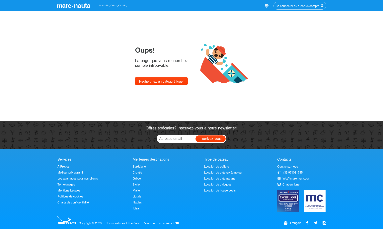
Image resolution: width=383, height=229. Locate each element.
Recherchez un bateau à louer (161, 81)
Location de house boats (220, 190)
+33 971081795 (292, 172)
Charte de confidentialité (73, 202)
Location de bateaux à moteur (223, 172)
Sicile (136, 184)
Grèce (137, 178)
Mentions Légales (68, 190)
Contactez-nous (287, 166)
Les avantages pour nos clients (77, 178)
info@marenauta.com (296, 178)
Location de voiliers (216, 166)
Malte (136, 190)
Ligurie (137, 196)
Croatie (137, 172)
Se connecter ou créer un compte (297, 6)
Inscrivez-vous (210, 138)
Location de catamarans (219, 178)
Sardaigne (139, 166)
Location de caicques (218, 184)
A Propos (63, 166)
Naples (137, 202)
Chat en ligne (290, 184)
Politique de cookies (70, 196)
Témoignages (66, 184)
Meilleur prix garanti (70, 172)
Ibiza (136, 208)
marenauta (73, 5)
